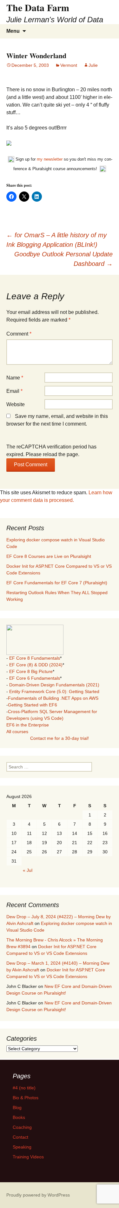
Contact (20, 1137)
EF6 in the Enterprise (27, 724)
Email (14, 391)
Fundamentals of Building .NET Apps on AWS (53, 698)
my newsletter (50, 159)
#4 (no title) (24, 1087)
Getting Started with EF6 (32, 704)
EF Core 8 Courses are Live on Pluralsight (48, 556)
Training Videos (28, 1156)
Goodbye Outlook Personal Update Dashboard (63, 259)
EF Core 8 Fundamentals (34, 658)
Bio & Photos (25, 1097)
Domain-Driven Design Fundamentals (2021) (54, 684)
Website (15, 404)
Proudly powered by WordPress (38, 1195)
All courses (17, 731)
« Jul (27, 870)
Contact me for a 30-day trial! (59, 738)
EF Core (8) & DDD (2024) (36, 664)
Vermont (68, 65)
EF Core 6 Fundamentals (34, 678)
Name (14, 377)
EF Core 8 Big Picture (31, 671)
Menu (13, 31)
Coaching (22, 1127)
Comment (18, 334)
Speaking (22, 1146)
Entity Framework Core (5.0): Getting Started (54, 691)
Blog (17, 1107)
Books (19, 1117)
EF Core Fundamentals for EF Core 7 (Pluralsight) (56, 582)
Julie (93, 65)
